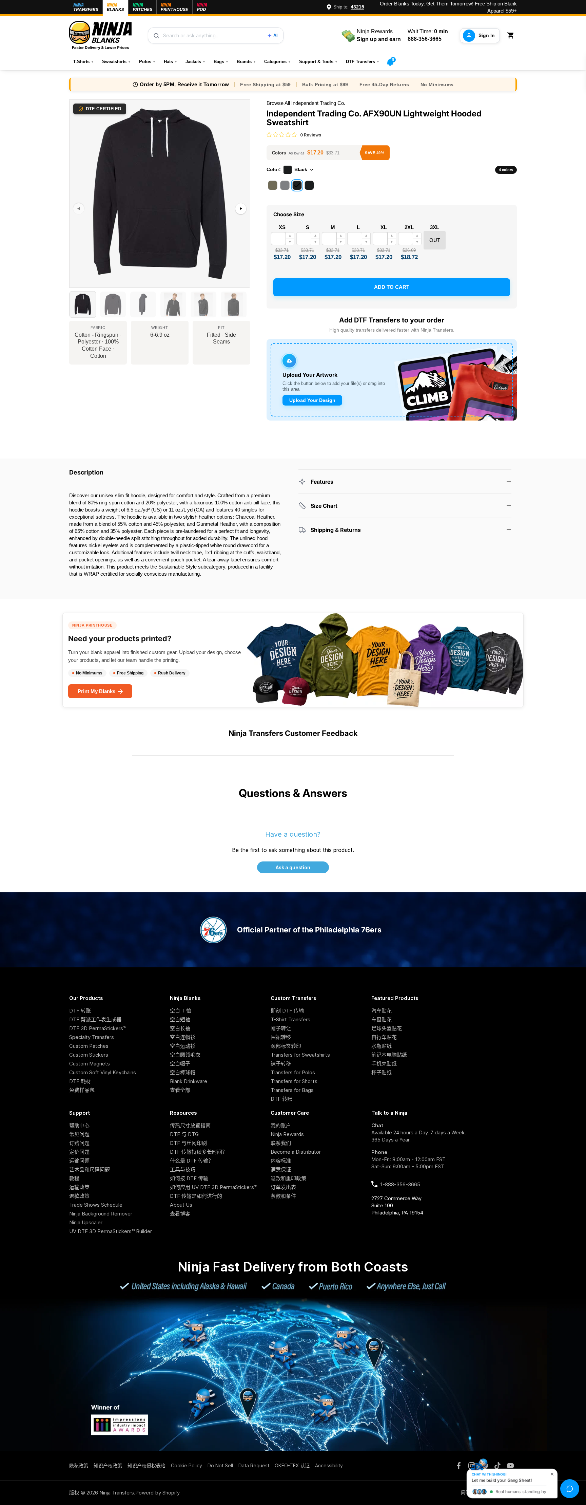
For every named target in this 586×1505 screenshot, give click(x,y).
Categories (277, 61)
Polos (147, 61)
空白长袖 (180, 1028)
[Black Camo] (309, 185)
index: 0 (77, 284)
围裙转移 (281, 1037)
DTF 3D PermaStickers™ (97, 1028)
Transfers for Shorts (294, 1081)
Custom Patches (89, 1046)
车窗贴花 (381, 1019)
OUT (434, 240)
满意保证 (281, 1169)
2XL (409, 227)
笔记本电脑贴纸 (389, 1055)
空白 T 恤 (180, 1010)
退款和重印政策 (288, 1178)
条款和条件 (283, 1196)
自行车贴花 (384, 1037)
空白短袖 (180, 1019)
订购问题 (79, 1143)
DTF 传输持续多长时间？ (198, 1152)
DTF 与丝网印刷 (188, 1143)
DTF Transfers (362, 61)
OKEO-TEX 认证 (292, 1465)
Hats (170, 61)
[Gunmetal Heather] (285, 185)
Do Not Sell (220, 1465)
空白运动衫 (182, 1046)
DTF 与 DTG (184, 1134)
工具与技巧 (182, 1169)
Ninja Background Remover (100, 1213)
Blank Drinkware (188, 1081)
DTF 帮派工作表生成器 (95, 1019)
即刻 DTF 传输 (287, 1010)
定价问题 (79, 1152)
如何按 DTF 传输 (189, 1178)
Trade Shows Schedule (95, 1205)
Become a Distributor (296, 1152)
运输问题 (79, 1160)
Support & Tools (318, 61)
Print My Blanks (96, 691)
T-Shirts (83, 61)
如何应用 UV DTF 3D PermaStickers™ (213, 1187)
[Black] (297, 185)
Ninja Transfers (116, 1492)
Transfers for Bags (292, 1090)
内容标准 (281, 1160)
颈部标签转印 (286, 1046)
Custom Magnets (89, 1063)
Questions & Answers (293, 793)
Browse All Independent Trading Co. (306, 103)
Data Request (253, 1465)
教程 (74, 1178)
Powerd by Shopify (157, 1492)
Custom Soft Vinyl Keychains (102, 1072)
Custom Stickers (88, 1055)
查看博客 (180, 1213)
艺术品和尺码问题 (89, 1169)
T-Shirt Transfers (290, 1019)
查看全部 (180, 1090)
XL (383, 227)
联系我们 (281, 1143)
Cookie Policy (186, 1465)
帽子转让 (281, 1028)
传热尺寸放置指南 (190, 1125)
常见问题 (79, 1134)
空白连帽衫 (182, 1037)
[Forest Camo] (272, 185)
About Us (181, 1205)
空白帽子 (180, 1063)
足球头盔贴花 (386, 1028)
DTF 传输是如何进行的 (196, 1196)
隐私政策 (78, 1465)
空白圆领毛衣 (185, 1055)
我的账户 (281, 1125)
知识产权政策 (108, 1465)
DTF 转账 (80, 1010)
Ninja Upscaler (85, 1222)
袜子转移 (281, 1063)
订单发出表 (283, 1187)
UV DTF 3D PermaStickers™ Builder (110, 1231)
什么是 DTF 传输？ (191, 1160)
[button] (512, 35)
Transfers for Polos (293, 1072)
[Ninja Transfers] (100, 35)
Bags (221, 61)
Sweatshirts (116, 61)
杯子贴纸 (381, 1072)
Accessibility (329, 1465)
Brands (246, 61)
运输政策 (79, 1187)
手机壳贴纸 (384, 1063)
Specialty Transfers (91, 1037)
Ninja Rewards (287, 1134)
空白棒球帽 (182, 1072)
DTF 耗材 (80, 1081)
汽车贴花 (381, 1010)
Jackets (195, 61)
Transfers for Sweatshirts (300, 1055)
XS (282, 227)
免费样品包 (82, 1090)
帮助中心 (79, 1125)
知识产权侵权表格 (146, 1465)
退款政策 (79, 1196)
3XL (434, 227)
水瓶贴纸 (381, 1046)
